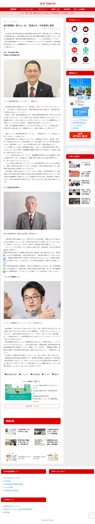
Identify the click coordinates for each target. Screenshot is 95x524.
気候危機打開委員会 (79, 123)
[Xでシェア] (4, 252)
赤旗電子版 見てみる (32, 406)
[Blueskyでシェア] (4, 258)
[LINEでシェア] (4, 268)
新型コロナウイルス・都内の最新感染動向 (18, 509)
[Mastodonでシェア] (4, 255)
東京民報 (76, 128)
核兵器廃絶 (36, 374)
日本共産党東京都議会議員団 (13, 484)
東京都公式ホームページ (12, 506)
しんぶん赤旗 (77, 125)
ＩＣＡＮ (47, 374)
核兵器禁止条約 (11, 374)
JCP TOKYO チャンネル (12, 478)
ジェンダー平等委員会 (80, 120)
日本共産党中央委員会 (11, 490)
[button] (4, 271)
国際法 (56, 374)
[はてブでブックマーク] (4, 265)
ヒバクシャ (24, 374)
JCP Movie (7, 481)
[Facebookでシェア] (4, 262)
